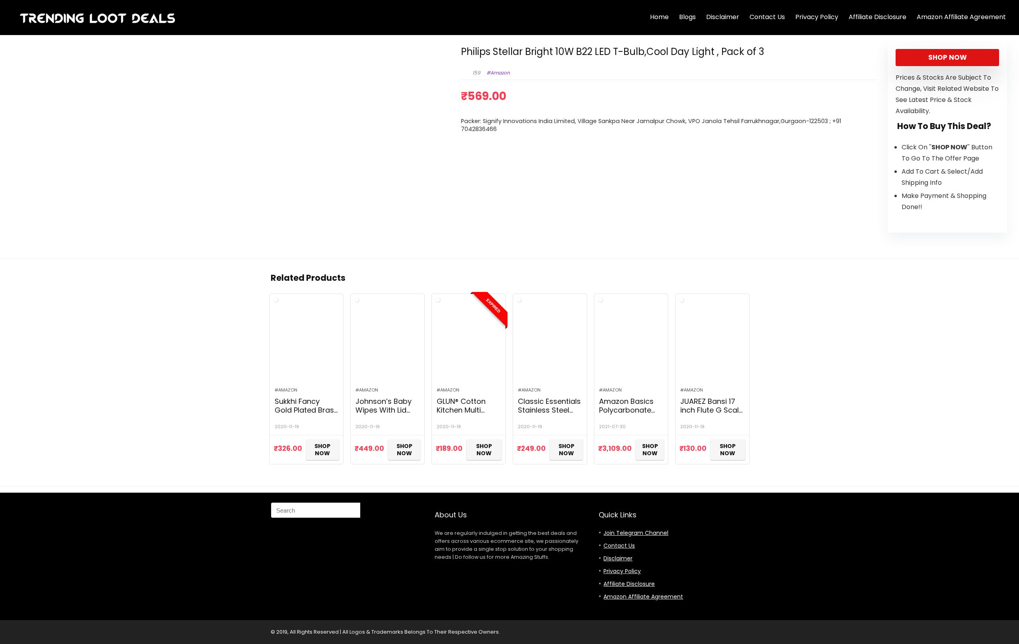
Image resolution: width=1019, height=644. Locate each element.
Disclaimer (722, 17)
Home (659, 17)
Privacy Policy (816, 17)
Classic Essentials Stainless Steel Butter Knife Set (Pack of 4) (549, 414)
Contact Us (767, 17)
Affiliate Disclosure (877, 17)
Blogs (687, 17)
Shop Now (947, 57)
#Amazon (498, 72)
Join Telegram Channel (635, 533)
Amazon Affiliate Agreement (961, 17)
